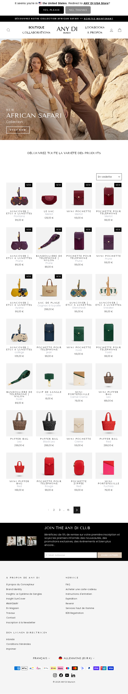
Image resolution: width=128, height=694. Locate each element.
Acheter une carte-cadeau (81, 589)
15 (68, 510)
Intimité (10, 639)
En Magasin (12, 608)
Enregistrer (109, 555)
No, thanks (78, 9)
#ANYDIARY (12, 603)
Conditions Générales (18, 644)
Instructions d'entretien (79, 594)
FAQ (68, 584)
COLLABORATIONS (36, 32)
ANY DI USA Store (96, 3)
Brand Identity (14, 589)
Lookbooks (94, 27)
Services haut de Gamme (80, 608)
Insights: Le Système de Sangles (24, 594)
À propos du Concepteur (20, 584)
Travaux (10, 613)
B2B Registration (75, 613)
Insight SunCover (15, 598)
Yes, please (51, 9)
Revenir (70, 603)
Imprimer (11, 648)
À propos (94, 32)
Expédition (71, 598)
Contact (11, 617)
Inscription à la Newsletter (20, 622)
